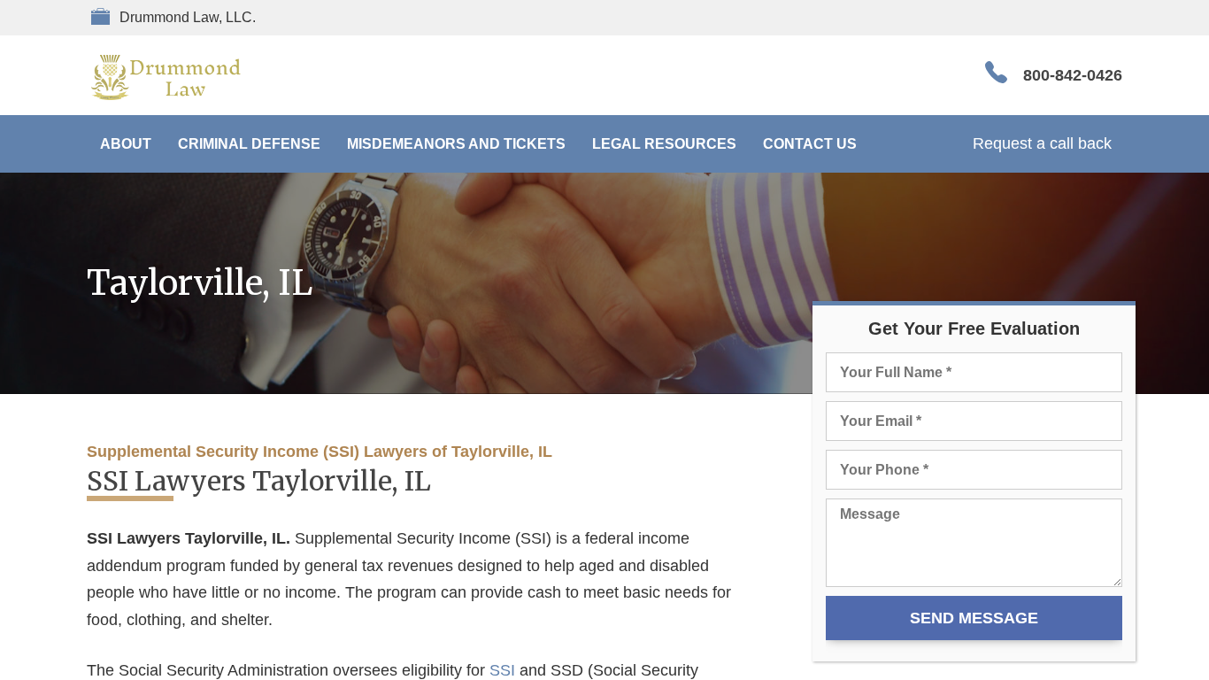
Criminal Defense (249, 143)
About (125, 143)
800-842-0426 (1072, 75)
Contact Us (810, 143)
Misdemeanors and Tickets (456, 143)
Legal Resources (664, 143)
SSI (502, 670)
